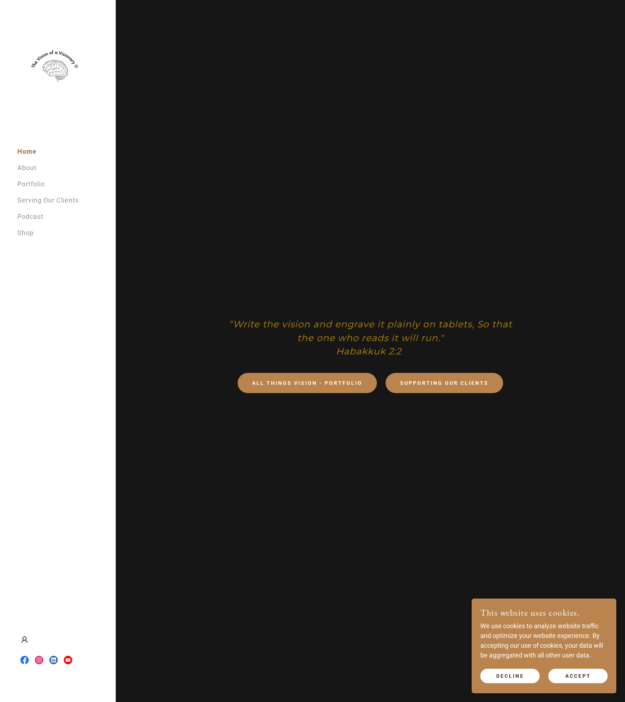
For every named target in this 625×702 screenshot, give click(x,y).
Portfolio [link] (31, 184)
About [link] (27, 167)
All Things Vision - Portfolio (307, 383)
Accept (578, 676)
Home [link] (27, 151)
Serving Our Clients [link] (48, 200)
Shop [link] (25, 233)
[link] (53, 70)
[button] (24, 640)
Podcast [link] (30, 216)
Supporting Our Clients (444, 383)
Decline (510, 676)
